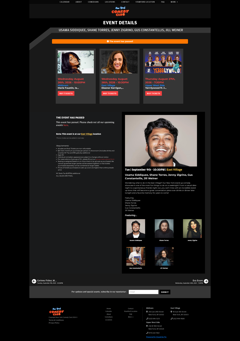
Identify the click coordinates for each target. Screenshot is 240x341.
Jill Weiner (164, 268)
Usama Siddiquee (136, 240)
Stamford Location (145, 2)
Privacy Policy (54, 323)
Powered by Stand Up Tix (156, 337)
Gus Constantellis (136, 268)
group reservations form (105, 159)
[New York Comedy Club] (120, 11)
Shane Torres (164, 240)
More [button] (173, 2)
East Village (86, 134)
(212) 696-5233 (154, 319)
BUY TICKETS (66, 93)
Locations (110, 2)
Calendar (64, 2)
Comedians (93, 2)
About (79, 2)
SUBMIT (165, 292)
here (66, 125)
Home (109, 309)
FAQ (163, 2)
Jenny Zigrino (192, 240)
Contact (125, 2)
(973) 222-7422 (154, 333)
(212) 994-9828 (178, 319)
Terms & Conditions (56, 320)
